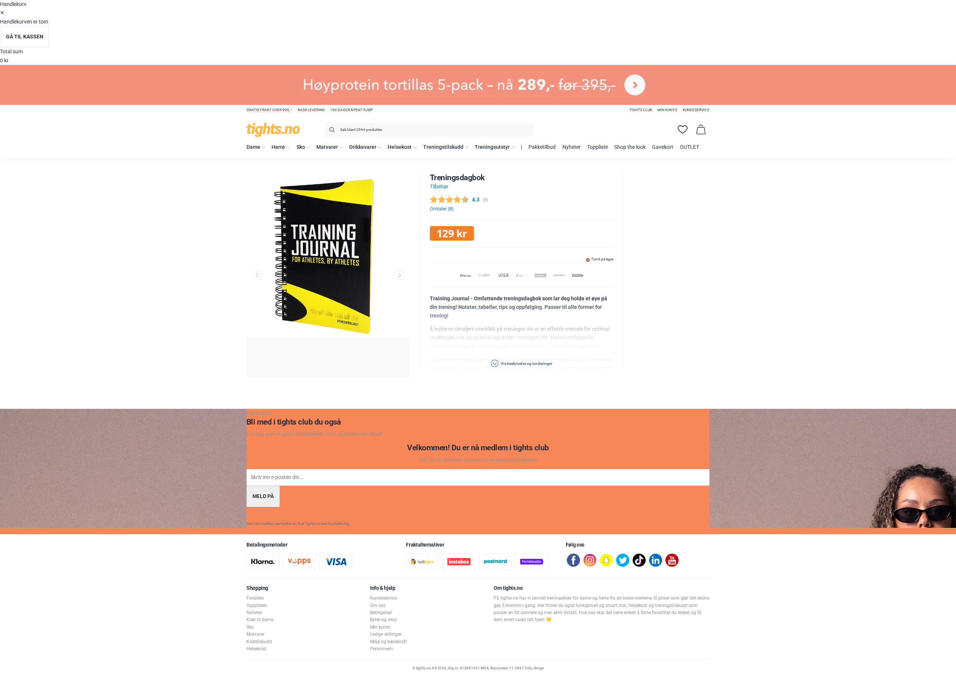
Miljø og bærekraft (388, 641)
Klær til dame (259, 619)
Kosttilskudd (259, 641)
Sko (301, 147)
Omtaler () (442, 209)
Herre (278, 147)
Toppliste (597, 147)
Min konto (667, 110)
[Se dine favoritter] (682, 129)
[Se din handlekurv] (701, 129)
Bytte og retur (383, 619)
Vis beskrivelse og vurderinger (526, 364)
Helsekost (400, 147)
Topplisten (256, 605)
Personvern (381, 648)
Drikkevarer (362, 147)
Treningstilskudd (443, 147)
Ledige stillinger (385, 634)
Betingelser (381, 612)
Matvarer (327, 147)
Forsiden (255, 598)
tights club (640, 110)
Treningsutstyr (492, 147)
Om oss (377, 605)
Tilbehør (439, 187)
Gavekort (662, 147)
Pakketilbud (542, 147)
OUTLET (689, 147)
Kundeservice (696, 110)
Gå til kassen (24, 37)
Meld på (263, 496)
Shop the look (630, 147)
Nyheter (571, 147)
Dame (253, 147)
